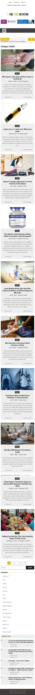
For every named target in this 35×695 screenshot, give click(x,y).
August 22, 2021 (14, 655)
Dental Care (6, 576)
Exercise (5, 587)
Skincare (5, 621)
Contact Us (16, 2)
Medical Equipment (7, 606)
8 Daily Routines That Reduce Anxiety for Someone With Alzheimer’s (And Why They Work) (17, 484)
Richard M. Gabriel (23, 347)
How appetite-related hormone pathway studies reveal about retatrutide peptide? (17, 235)
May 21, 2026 (13, 454)
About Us (23, 2)
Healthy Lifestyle (7, 602)
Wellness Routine (7, 632)
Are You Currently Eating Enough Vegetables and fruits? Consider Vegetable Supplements (21, 641)
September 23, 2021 (14, 663)
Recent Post (6, 636)
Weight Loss (6, 624)
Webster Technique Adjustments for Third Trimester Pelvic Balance (17, 183)
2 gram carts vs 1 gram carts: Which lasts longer (17, 130)
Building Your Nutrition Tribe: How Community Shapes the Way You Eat (17, 537)
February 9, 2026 (13, 488)
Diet (4, 580)
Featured (5, 591)
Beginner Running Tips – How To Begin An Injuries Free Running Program (20, 678)
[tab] (6, 636)
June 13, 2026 (13, 400)
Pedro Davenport (24, 81)
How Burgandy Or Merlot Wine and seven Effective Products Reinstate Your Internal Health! (20, 651)
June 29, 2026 (12, 238)
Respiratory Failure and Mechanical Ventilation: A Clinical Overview (17, 397)
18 (20, 563)
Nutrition (5, 609)
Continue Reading (27, 97)
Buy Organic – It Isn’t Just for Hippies (19, 661)
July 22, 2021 (13, 644)
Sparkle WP (23, 693)
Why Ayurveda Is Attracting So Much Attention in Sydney (17, 344)
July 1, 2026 (13, 186)
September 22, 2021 (14, 672)
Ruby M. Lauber (24, 134)
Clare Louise (23, 400)
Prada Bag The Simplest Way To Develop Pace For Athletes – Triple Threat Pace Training (21, 669)
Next (25, 563)
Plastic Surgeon (7, 617)
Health (17, 73)
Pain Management (7, 613)
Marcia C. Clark (23, 186)
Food (4, 595)
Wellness (5, 628)
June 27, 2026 (13, 295)
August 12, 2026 (12, 81)
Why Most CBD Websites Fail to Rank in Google (17, 451)
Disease (5, 583)
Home (10, 2)
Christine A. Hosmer (23, 238)
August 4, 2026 (13, 134)
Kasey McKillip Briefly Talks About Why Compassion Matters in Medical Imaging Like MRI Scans (17, 291)
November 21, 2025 (12, 541)
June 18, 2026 (12, 347)
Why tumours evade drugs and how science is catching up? (17, 78)
